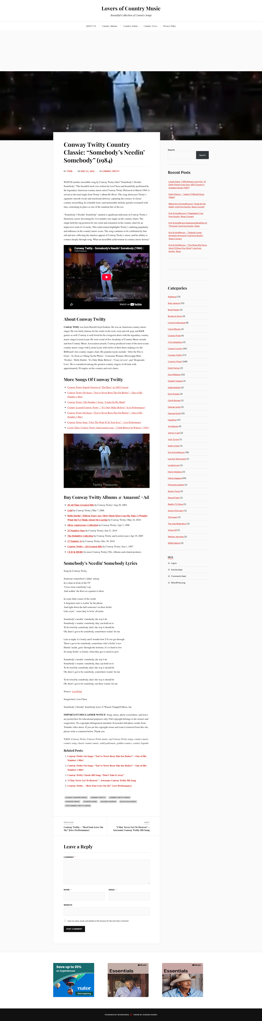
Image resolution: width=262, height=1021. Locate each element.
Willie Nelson (174, 543)
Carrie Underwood (176, 322)
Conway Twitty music (119, 797)
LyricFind (77, 691)
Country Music (175, 361)
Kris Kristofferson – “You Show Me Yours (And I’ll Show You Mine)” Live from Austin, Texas (188, 248)
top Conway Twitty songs (78, 806)
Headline (172, 420)
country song (90, 801)
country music (73, 801)
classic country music (76, 797)
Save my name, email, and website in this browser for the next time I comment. (98, 921)
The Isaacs (173, 517)
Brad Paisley (173, 309)
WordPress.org (178, 582)
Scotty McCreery (176, 510)
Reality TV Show (175, 504)
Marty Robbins (175, 471)
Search (171, 149)
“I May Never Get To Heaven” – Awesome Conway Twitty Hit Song (101, 780)
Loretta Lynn (174, 465)
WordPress (123, 1015)
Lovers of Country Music (131, 8)
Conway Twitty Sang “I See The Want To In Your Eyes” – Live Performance (104, 422)
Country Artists (130, 26)
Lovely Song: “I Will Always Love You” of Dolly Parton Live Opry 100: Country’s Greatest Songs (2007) (187, 184)
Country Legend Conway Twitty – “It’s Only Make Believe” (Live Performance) (106, 407)
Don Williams (174, 374)
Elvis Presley (174, 393)
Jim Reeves (173, 426)
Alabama (172, 296)
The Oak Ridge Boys (177, 523)
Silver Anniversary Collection (82, 525)
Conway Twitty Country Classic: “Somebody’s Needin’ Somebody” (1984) (104, 152)
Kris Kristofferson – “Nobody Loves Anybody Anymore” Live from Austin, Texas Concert (186, 235)
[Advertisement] (131, 51)
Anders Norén (150, 1015)
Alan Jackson (174, 303)
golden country (108, 801)
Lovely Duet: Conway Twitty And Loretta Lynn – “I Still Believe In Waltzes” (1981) (108, 427)
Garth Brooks (174, 400)
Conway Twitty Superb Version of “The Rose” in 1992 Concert (97, 387)
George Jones (174, 407)
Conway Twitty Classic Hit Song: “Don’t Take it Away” (95, 775)
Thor (70, 171)
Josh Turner (173, 439)
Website (68, 905)
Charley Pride (174, 335)
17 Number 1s (74, 541)
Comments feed (178, 576)
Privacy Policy (169, 26)
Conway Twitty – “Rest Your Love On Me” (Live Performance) (99, 785)
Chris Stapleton (175, 342)
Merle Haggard (175, 478)
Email (113, 890)
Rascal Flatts (174, 497)
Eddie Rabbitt (174, 387)
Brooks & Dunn (175, 316)
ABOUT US (91, 26)
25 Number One (75, 530)
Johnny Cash (174, 432)
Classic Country (175, 348)
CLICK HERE (75, 552)
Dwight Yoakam (175, 381)
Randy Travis (174, 491)
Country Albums (109, 26)
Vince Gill (172, 530)
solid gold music (128, 801)
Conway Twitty (111, 171)
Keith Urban (173, 445)
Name (67, 890)
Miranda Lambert (176, 484)
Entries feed (176, 569)
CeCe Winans (174, 329)
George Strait (174, 413)
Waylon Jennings (176, 536)
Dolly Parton (174, 368)
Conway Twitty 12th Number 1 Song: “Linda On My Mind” (96, 402)
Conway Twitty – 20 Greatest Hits (84, 546)
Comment (70, 857)
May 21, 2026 (88, 171)
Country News (150, 26)
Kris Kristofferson (176, 452)
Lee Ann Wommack (177, 458)
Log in (174, 563)
